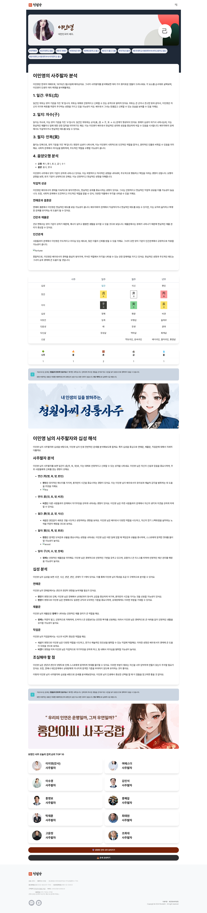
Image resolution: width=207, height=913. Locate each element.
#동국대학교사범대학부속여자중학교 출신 (45, 56)
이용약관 (165, 901)
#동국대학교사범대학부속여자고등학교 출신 (150, 51)
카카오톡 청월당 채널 (39, 889)
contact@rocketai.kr (58, 889)
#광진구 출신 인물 (109, 51)
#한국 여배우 (61, 51)
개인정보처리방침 (173, 901)
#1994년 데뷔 (75, 51)
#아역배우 (33, 51)
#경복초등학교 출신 (91, 51)
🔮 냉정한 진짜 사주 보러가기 (103, 850)
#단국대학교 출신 (47, 51)
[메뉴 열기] (176, 4)
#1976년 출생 (124, 51)
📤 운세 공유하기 (103, 858)
